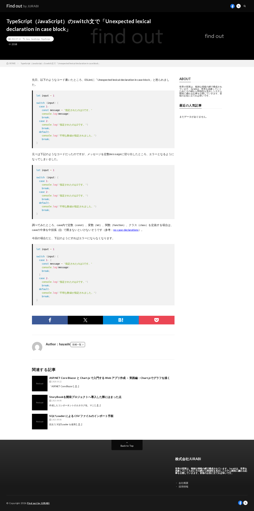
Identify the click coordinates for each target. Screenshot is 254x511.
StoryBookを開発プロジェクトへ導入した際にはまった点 (85, 396)
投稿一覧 (76, 344)
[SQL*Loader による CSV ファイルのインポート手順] (40, 421)
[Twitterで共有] (85, 320)
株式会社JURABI (188, 459)
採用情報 (183, 486)
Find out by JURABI (38, 503)
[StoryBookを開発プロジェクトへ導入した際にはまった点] (40, 402)
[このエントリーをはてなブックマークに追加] (121, 320)
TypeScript (45, 39)
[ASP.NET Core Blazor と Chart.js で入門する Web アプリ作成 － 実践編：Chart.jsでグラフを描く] (40, 383)
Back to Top (127, 445)
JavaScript (35, 39)
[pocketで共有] (157, 320)
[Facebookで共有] (50, 320)
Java (28, 39)
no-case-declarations (125, 229)
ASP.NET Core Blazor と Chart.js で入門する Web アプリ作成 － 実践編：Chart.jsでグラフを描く (109, 377)
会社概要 (183, 482)
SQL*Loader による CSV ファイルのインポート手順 (81, 415)
